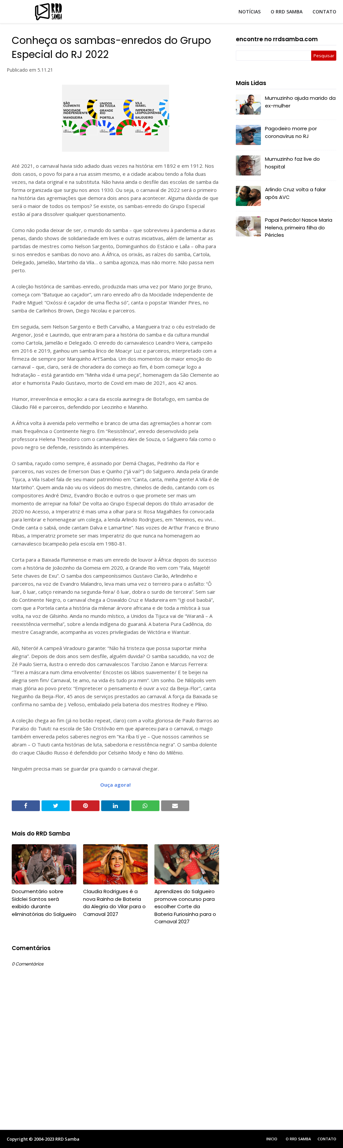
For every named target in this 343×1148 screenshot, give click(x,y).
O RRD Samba (298, 1138)
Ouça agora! (115, 784)
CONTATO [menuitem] (324, 11)
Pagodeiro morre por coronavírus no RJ (291, 132)
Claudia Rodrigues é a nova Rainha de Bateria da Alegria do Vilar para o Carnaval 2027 (114, 903)
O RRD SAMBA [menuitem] (286, 11)
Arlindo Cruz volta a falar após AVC (295, 193)
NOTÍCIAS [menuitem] (249, 11)
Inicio (271, 1138)
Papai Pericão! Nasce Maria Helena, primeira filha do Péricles (298, 227)
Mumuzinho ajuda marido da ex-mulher (300, 101)
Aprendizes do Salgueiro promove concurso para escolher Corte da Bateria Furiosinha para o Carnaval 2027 (185, 906)
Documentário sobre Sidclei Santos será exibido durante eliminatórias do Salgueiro (44, 903)
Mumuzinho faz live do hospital (292, 162)
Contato (327, 1138)
